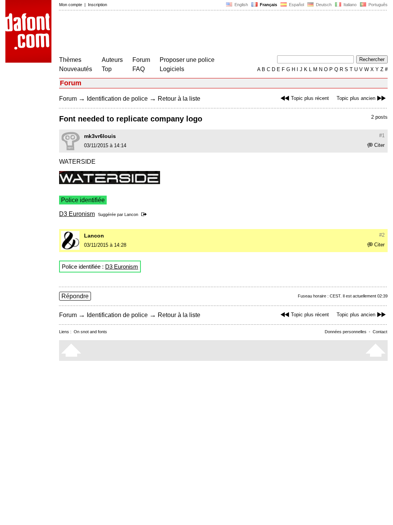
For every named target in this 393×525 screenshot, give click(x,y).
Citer (379, 145)
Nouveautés (75, 69)
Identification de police (117, 98)
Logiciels (172, 69)
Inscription (97, 4)
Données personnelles (346, 331)
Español (296, 4)
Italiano (349, 4)
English (240, 4)
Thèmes (70, 59)
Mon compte (70, 4)
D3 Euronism (77, 214)
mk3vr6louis (100, 136)
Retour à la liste (179, 98)
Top (107, 69)
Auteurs (112, 59)
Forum (141, 59)
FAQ (138, 69)
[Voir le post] (145, 214)
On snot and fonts (90, 331)
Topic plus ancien (356, 98)
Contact (380, 331)
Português (377, 4)
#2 (382, 235)
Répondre (75, 296)
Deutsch (323, 4)
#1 (382, 135)
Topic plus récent (310, 98)
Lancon (131, 214)
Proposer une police (187, 59)
